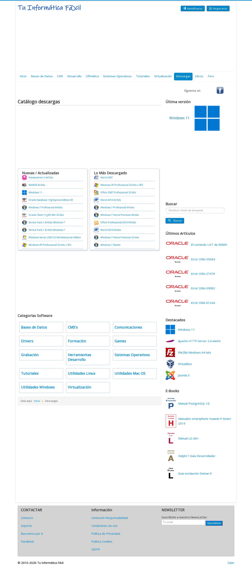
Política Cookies (101, 541)
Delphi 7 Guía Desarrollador (196, 456)
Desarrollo (74, 76)
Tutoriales (143, 76)
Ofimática (92, 76)
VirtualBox (185, 364)
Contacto (27, 518)
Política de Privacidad (105, 533)
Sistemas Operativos (117, 76)
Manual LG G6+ (188, 438)
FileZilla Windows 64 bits (194, 352)
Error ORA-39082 (203, 288)
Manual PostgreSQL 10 (193, 403)
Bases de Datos (42, 76)
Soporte (26, 526)
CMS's (73, 327)
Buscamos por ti (32, 533)
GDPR (95, 549)
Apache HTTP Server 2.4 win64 (199, 341)
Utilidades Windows (38, 387)
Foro (211, 76)
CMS (60, 76)
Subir (231, 563)
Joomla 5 (184, 375)
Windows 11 (186, 329)
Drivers (27, 341)
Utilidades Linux (81, 373)
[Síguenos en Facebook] (220, 90)
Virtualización (163, 76)
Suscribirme (214, 523)
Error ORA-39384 (203, 259)
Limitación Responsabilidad (109, 518)
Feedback (27, 541)
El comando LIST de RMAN (209, 245)
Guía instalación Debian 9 (195, 473)
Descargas (183, 76)
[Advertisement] (126, 41)
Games (120, 341)
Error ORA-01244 (203, 303)
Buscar (177, 220)
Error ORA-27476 (203, 274)
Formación (77, 341)
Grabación (30, 354)
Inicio (23, 76)
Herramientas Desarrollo (79, 357)
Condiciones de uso (104, 526)
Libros (199, 76)
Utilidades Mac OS (130, 373)
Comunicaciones (128, 327)
